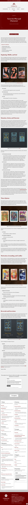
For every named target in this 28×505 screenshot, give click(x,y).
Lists (1, 447)
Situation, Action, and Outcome (6, 47)
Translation (16, 414)
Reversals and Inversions (5, 51)
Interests (2, 437)
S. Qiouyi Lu (14, 6)
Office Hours (16, 447)
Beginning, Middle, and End (6, 46)
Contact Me (16, 432)
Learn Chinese (3, 457)
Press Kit (2, 411)
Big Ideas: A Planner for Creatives (6, 464)
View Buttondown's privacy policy (15, 387)
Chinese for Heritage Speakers (5, 453)
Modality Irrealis (14, 34)
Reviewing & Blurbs (17, 418)
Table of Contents (5, 44)
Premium (18, 501)
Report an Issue (17, 450)
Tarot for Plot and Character (14, 20)
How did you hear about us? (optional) (19, 476)
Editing (16, 421)
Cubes (17, 498)
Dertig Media (17, 499)
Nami (14, 499)
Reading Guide (3, 419)
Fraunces (21, 496)
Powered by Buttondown (9, 387)
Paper (22, 498)
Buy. (19, 148)
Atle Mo (22, 499)
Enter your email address (11, 380)
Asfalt (20, 499)
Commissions (17, 425)
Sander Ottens (19, 498)
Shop (14, 10)
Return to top (14, 398)
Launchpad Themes (4, 468)
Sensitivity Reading (17, 410)
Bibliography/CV (3, 408)
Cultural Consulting (18, 406)
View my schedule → (18, 0)
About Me (2, 405)
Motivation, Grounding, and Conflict (7, 50)
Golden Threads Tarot (23, 189)
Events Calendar (17, 443)
